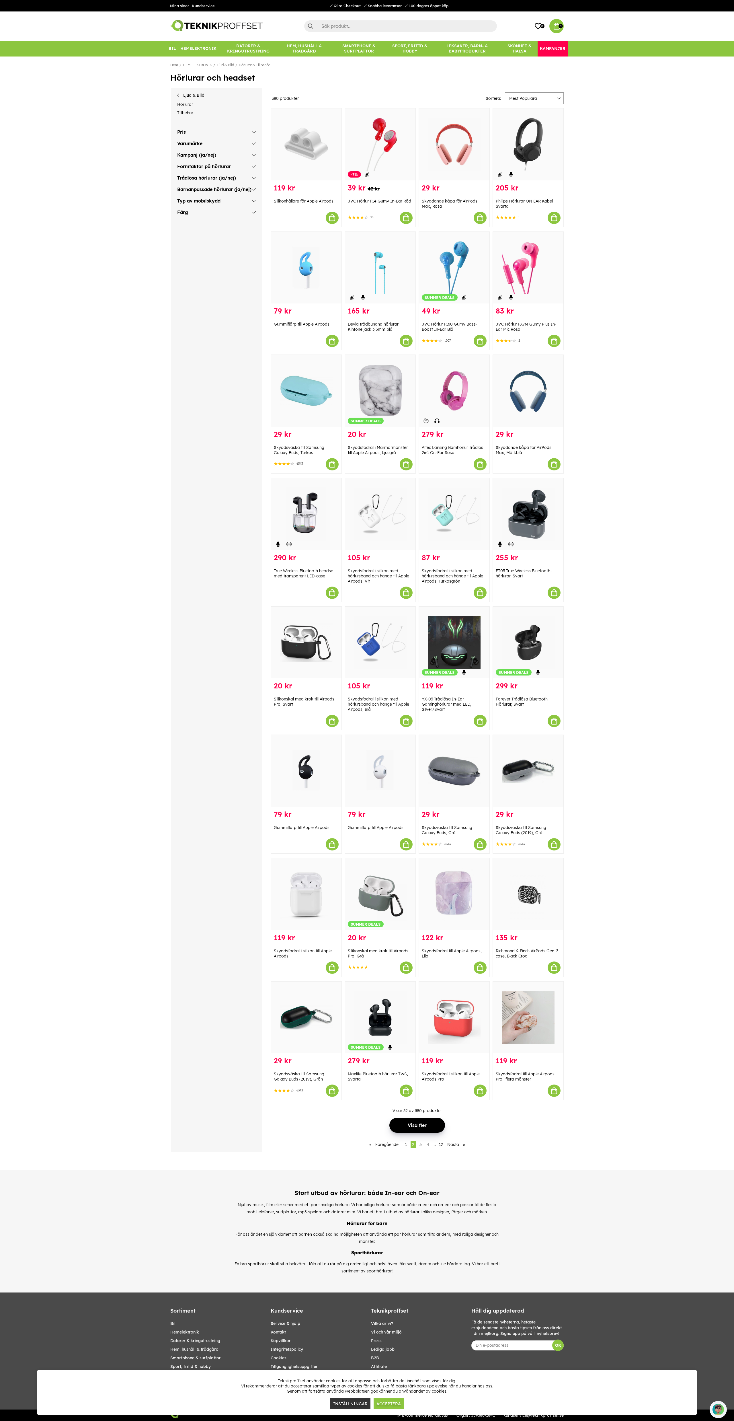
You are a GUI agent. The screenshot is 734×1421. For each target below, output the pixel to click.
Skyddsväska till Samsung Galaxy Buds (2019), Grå (521, 830)
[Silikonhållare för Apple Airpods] (306, 144)
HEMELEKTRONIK (197, 65)
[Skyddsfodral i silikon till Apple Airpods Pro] (454, 1018)
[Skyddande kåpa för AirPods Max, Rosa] (454, 144)
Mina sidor (179, 5)
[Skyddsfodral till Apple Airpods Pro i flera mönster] (528, 1018)
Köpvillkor (281, 1340)
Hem (174, 65)
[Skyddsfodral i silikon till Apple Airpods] (306, 894)
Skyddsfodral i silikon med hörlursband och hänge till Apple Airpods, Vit (378, 576)
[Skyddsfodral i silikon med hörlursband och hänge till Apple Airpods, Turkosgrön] (454, 514)
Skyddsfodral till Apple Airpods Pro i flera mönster (525, 1076)
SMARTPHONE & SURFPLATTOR (195, 1357)
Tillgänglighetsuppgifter (294, 1366)
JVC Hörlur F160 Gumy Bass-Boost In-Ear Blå (449, 327)
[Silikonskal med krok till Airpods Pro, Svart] (306, 643)
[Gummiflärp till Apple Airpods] (306, 268)
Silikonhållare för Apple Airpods (303, 201)
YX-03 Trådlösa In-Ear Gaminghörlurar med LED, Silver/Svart (446, 704)
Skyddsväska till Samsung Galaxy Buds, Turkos (299, 450)
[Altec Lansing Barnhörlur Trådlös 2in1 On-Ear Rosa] (454, 391)
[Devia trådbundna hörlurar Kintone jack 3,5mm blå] (380, 268)
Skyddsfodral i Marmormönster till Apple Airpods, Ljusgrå (378, 450)
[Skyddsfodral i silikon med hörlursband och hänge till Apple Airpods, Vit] (380, 514)
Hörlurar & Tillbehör (254, 65)
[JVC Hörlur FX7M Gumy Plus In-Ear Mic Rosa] (528, 268)
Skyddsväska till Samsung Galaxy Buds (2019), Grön (299, 1076)
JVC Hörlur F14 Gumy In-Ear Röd (379, 201)
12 (441, 1144)
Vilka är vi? (382, 1323)
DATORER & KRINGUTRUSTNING (195, 1340)
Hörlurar (185, 104)
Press (376, 1340)
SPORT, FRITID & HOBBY (190, 1366)
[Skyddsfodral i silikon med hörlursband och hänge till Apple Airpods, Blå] (380, 643)
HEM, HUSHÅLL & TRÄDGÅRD (194, 1349)
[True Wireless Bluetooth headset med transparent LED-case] (306, 514)
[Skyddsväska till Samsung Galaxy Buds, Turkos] (306, 391)
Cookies (278, 1357)
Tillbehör (185, 112)
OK (558, 1345)
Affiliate (379, 1366)
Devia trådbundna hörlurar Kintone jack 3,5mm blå (373, 327)
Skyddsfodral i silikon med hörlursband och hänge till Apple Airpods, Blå (378, 704)
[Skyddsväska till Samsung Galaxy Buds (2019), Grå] (528, 771)
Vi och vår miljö (386, 1332)
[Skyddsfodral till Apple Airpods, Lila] (454, 894)
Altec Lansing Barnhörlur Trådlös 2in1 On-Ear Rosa (452, 450)
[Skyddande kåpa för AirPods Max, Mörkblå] (528, 391)
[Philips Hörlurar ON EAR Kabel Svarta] (528, 144)
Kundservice (203, 5)
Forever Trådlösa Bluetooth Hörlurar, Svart (522, 701)
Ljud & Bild (225, 65)
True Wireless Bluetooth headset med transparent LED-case (304, 573)
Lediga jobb (383, 1349)
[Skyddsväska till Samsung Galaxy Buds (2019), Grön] (306, 1018)
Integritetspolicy (287, 1349)
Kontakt (278, 1332)
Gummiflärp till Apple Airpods (301, 324)
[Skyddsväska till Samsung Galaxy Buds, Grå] (454, 771)
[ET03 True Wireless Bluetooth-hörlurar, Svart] (528, 514)
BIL (172, 1323)
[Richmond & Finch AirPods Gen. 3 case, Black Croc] (528, 894)
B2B (375, 1357)
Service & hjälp (285, 1323)
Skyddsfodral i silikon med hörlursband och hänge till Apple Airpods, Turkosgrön (452, 576)
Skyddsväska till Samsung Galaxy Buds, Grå (447, 830)
